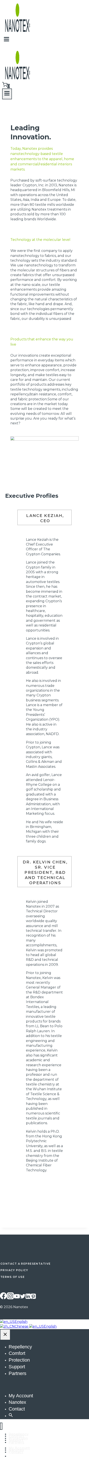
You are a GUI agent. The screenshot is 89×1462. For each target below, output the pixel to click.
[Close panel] (5, 1334)
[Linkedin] (28, 1297)
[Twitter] (22, 1297)
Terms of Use (12, 1276)
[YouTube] (17, 1297)
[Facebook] (3, 1297)
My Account (21, 1395)
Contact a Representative (25, 1263)
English (21, 1322)
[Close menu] (1, 1426)
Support (17, 1366)
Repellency (20, 1346)
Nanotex (17, 1402)
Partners (17, 1373)
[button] (11, 1415)
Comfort (17, 1353)
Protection (19, 1360)
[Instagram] (10, 1297)
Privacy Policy (14, 1270)
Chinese (22, 1326)
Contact (17, 1409)
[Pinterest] (33, 1297)
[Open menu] (7, 94)
